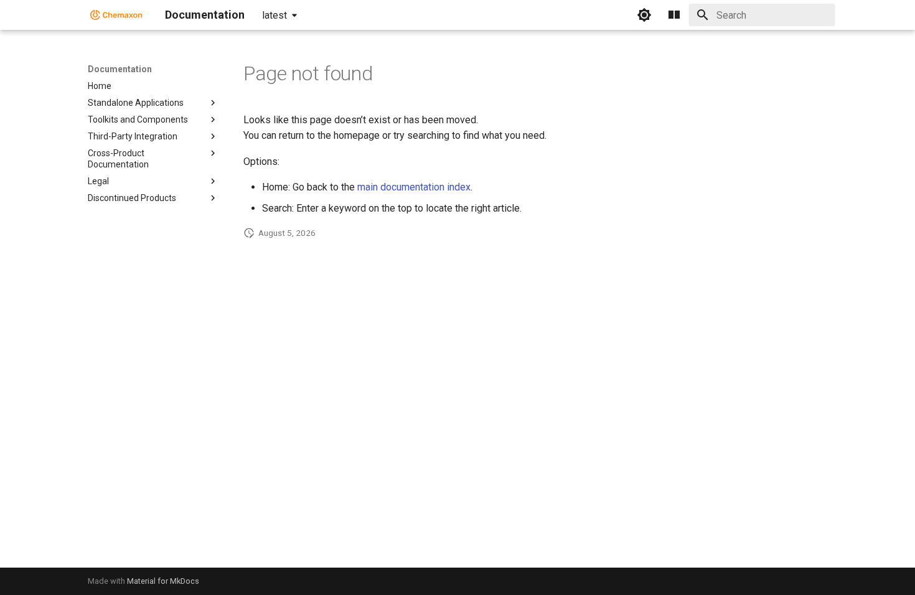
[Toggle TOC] (674, 14)
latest (274, 15)
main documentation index (414, 187)
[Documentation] (116, 14)
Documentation (120, 69)
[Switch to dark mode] (644, 14)
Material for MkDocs (163, 581)
